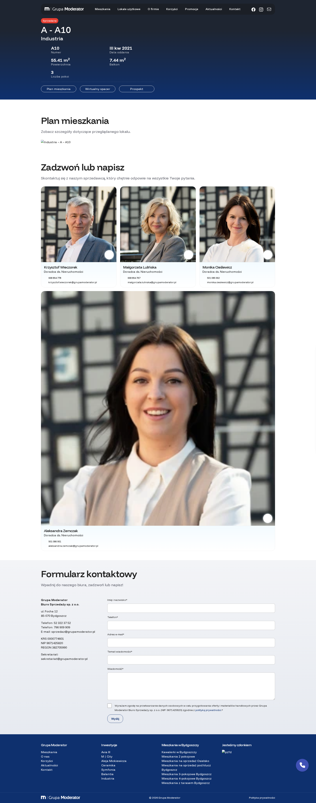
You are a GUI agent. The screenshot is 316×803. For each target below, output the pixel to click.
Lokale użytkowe (129, 9)
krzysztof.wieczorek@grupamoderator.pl (72, 282)
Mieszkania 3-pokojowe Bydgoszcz (187, 774)
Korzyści (172, 9)
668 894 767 (134, 277)
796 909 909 (62, 627)
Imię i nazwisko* (117, 600)
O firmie (153, 9)
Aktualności (214, 9)
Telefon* (112, 617)
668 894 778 (54, 277)
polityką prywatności (208, 710)
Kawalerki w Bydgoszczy (179, 752)
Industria (107, 778)
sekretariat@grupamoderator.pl (64, 659)
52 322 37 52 (62, 623)
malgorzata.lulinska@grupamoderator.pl (152, 282)
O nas (45, 756)
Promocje (191, 9)
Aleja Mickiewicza (114, 761)
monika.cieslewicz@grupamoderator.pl (230, 282)
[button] (302, 765)
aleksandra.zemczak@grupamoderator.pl (73, 545)
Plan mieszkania (59, 89)
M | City (106, 756)
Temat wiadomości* (119, 651)
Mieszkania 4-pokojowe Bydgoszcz (187, 778)
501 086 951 (54, 541)
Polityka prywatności (262, 797)
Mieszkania (102, 9)
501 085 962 (213, 277)
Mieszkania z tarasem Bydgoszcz (186, 783)
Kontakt (234, 9)
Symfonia (108, 769)
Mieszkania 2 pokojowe (178, 756)
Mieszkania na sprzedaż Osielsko (185, 761)
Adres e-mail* (115, 634)
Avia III (105, 752)
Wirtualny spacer (97, 89)
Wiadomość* (115, 668)
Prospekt (136, 89)
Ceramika (108, 765)
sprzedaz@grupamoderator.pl (73, 631)
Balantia (107, 774)
